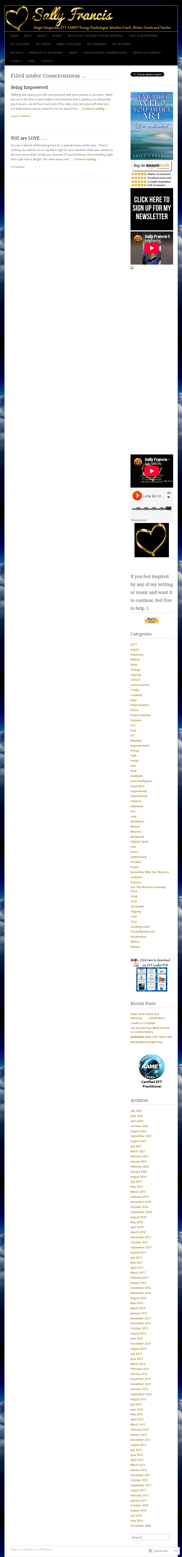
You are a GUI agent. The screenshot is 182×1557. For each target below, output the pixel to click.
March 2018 (138, 1232)
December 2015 (141, 1318)
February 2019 (140, 1196)
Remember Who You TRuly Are (150, 872)
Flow (133, 771)
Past (133, 846)
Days (134, 700)
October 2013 (139, 1389)
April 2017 (137, 1267)
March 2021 (138, 1151)
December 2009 (141, 1525)
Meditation (137, 821)
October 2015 (139, 1328)
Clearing (136, 674)
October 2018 (139, 1207)
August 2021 (138, 1141)
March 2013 (138, 1424)
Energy (135, 750)
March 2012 (138, 1465)
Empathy (136, 740)
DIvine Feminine (141, 715)
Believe (135, 659)
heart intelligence (141, 781)
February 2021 (140, 1156)
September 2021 (141, 1136)
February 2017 (140, 1277)
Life (133, 811)
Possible (136, 862)
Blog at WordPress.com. (24, 1549)
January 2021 (139, 1161)
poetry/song (138, 857)
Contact (47, 61)
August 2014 (138, 1348)
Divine (134, 710)
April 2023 (137, 1121)
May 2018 (137, 1222)
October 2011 (139, 1480)
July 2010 (136, 1515)
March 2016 (138, 1308)
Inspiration (137, 786)
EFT (133, 735)
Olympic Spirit (139, 841)
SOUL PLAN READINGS (143, 35)
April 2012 (137, 1460)
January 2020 (139, 1171)
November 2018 (141, 1202)
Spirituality (137, 906)
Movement (137, 836)
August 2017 (138, 1252)
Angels (135, 649)
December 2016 (141, 1288)
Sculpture (136, 877)
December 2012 (141, 1439)
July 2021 (136, 1146)
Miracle (135, 826)
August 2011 (138, 1490)
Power (135, 867)
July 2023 (136, 1110)
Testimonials (97, 44)
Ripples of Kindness (147, 52)
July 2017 (136, 1257)
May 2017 (137, 1262)
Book (134, 664)
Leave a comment (20, 116)
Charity (16, 61)
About (42, 35)
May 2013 (137, 1414)
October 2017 (139, 1242)
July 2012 (136, 1450)
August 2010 (138, 1510)
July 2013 (136, 1404)
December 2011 (141, 1475)
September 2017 (141, 1247)
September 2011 (141, 1485)
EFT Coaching (20, 44)
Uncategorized (140, 926)
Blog (28, 35)
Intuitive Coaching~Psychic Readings (95, 35)
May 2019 (137, 1186)
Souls (134, 901)
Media (73, 52)
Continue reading (95, 108)
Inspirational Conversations (105, 52)
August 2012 (138, 1444)
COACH (135, 679)
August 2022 (138, 1131)
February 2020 (140, 1166)
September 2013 (141, 1394)
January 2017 (139, 1282)
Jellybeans (137, 806)
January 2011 (139, 1500)
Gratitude (136, 776)
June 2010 (137, 1520)
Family (134, 760)
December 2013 (141, 1379)
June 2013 (137, 1409)
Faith (133, 755)
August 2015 (138, 1333)
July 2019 (136, 1181)
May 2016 (137, 1303)
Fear (133, 765)
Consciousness (140, 685)
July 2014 (136, 1353)
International (139, 796)
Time (134, 916)
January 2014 (139, 1374)
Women (135, 946)
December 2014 (141, 1343)
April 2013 (137, 1419)
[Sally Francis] (74, 18)
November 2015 (141, 1323)
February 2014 (140, 1368)
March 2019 (138, 1191)
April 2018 (137, 1227)
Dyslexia (136, 720)
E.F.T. (133, 725)
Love (133, 816)
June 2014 (137, 1358)
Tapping (136, 911)
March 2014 (138, 1364)
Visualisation (138, 936)
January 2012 (139, 1470)
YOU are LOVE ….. (29, 138)
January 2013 (139, 1434)
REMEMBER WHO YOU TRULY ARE (151, 1037)
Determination (140, 705)
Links (31, 61)
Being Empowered (29, 87)
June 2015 (137, 1338)
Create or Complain (143, 1023)
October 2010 (139, 1505)
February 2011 (140, 1495)
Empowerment (140, 745)
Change (135, 669)
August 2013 (138, 1399)
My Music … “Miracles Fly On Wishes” (37, 52)
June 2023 (137, 1116)
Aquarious (137, 654)
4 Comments (18, 167)
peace (134, 851)
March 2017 (138, 1272)
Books (57, 35)
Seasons (136, 882)
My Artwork (121, 44)
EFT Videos (43, 44)
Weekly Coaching (69, 44)
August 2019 (138, 1176)
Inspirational (139, 791)
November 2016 (141, 1293)
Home (14, 35)
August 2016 (138, 1298)
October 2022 (139, 1126)
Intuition (136, 801)
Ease (133, 730)
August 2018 (138, 1217)
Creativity (136, 695)
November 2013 (141, 1384)
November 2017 (141, 1237)
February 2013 (140, 1429)
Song (134, 896)
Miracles (136, 831)
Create (135, 690)
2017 (134, 644)
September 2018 (141, 1212)
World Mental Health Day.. (147, 1042)
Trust (134, 921)
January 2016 (139, 1313)
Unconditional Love (143, 931)
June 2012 (137, 1455)
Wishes (135, 941)
